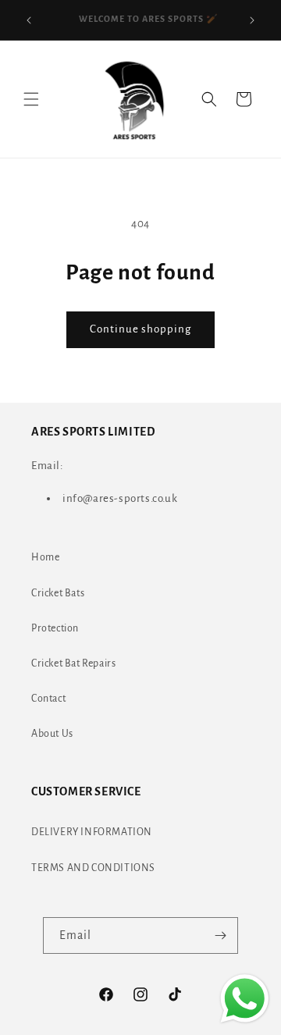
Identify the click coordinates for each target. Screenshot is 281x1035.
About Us (52, 733)
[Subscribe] (220, 935)
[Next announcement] (252, 20)
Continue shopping (140, 329)
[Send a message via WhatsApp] (244, 998)
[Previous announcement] (29, 20)
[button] (31, 99)
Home (45, 557)
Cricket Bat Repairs (73, 663)
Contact (48, 698)
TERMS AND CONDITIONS (93, 867)
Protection (55, 628)
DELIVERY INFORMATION (91, 832)
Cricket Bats (57, 593)
